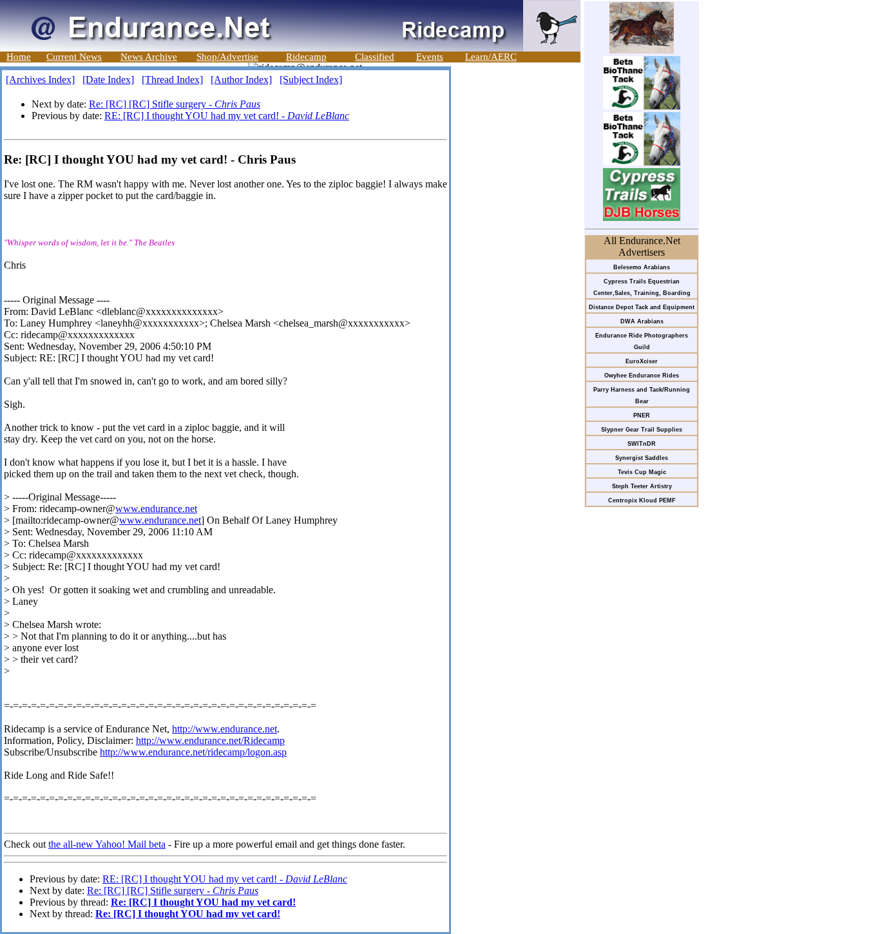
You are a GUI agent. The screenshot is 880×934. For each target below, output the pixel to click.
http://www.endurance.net (224, 728)
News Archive (148, 57)
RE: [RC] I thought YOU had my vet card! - (226, 115)
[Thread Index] (172, 79)
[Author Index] (241, 79)
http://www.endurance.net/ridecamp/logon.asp (193, 752)
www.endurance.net (156, 508)
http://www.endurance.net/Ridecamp (210, 740)
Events (429, 57)
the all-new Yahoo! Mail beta (107, 844)
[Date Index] (108, 79)
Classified (374, 57)
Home (18, 57)
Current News (74, 57)
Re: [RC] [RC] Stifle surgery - (174, 104)
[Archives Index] (40, 79)
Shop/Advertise (227, 57)
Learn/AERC (491, 57)
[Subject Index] (311, 79)
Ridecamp (306, 57)
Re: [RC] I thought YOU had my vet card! (203, 902)
